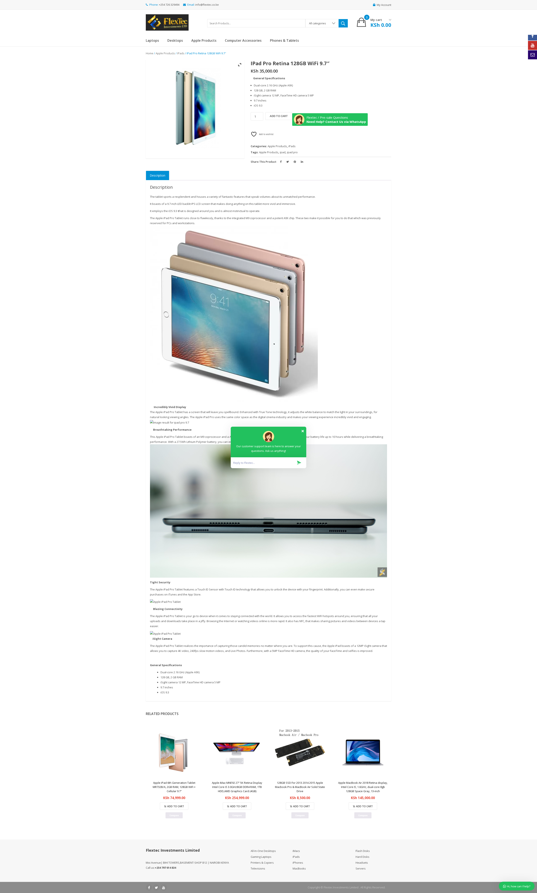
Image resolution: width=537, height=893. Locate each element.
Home (149, 53)
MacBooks (299, 868)
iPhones (298, 862)
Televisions (258, 868)
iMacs (296, 851)
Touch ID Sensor (207, 589)
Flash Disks (363, 851)
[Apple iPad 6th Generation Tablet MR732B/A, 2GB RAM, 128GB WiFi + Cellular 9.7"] (174, 753)
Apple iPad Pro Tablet (169, 412)
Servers (361, 868)
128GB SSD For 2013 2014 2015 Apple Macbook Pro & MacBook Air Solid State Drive (300, 787)
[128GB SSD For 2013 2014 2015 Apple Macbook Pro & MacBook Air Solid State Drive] (300, 753)
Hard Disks (362, 857)
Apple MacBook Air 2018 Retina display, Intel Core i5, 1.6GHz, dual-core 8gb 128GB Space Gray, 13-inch (363, 787)
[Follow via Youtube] (532, 45)
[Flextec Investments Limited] (167, 22)
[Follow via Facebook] (532, 35)
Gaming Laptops (261, 857)
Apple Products (165, 53)
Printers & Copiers (262, 862)
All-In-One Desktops (263, 851)
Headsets (362, 862)
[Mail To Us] (532, 54)
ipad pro (292, 152)
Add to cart (279, 116)
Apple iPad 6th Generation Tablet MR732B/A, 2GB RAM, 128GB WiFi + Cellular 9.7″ (174, 787)
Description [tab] (157, 175)
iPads (180, 53)
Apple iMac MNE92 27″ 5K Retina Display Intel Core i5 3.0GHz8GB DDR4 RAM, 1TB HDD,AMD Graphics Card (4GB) (237, 787)
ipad (282, 152)
